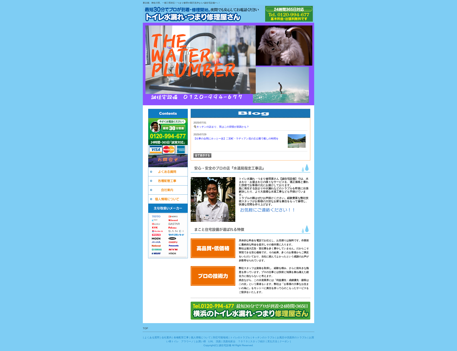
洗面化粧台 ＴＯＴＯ (235, 341)
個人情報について (201, 337)
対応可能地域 (220, 337)
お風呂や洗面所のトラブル (292, 337)
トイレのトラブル (240, 337)
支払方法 (272, 341)
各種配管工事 (181, 337)
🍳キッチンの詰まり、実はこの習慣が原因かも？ (221, 126)
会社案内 (167, 337)
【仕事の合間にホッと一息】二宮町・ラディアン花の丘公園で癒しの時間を (236, 138)
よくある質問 (151, 337)
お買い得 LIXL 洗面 (208, 341)
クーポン (284, 341)
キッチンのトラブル (263, 337)
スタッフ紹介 (257, 341)
